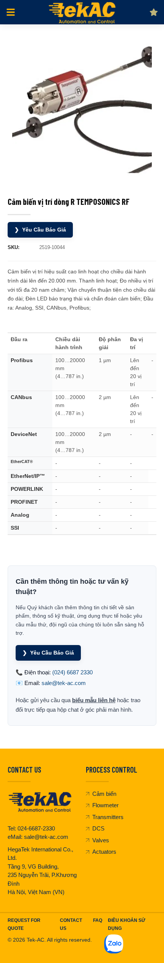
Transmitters (108, 817)
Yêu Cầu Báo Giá (40, 230)
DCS (98, 828)
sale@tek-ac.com (64, 683)
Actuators (104, 851)
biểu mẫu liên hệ (94, 700)
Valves (100, 840)
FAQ (97, 920)
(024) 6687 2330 (72, 672)
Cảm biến (104, 794)
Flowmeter (105, 805)
